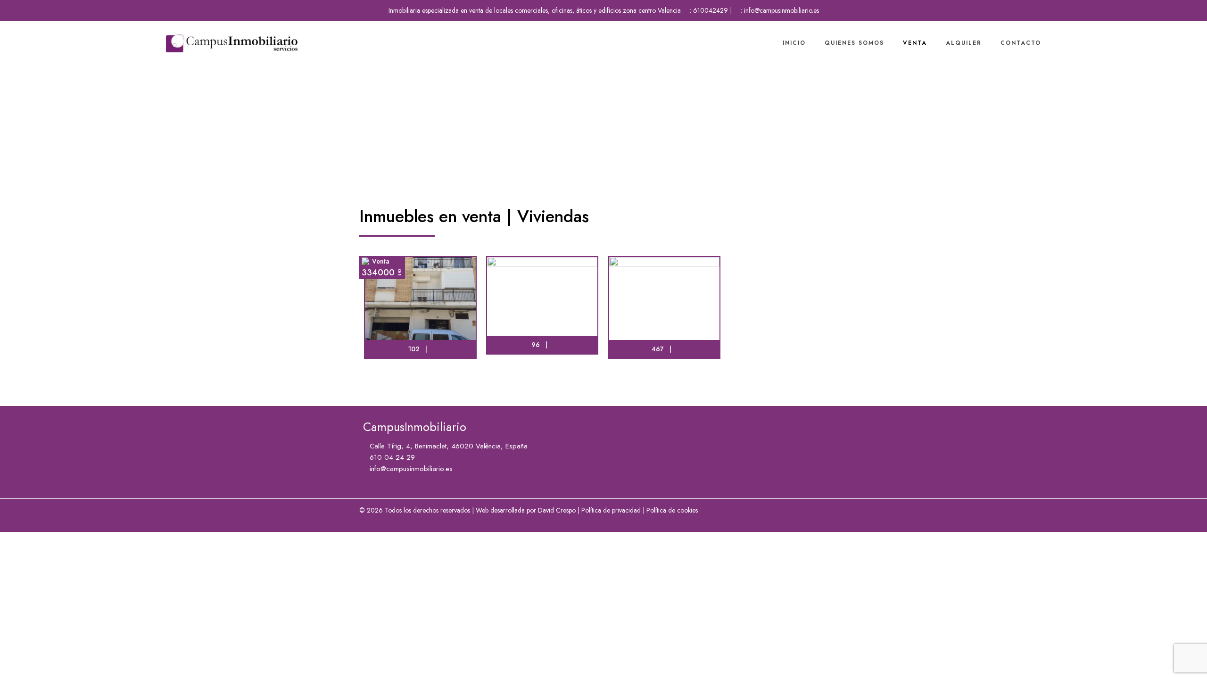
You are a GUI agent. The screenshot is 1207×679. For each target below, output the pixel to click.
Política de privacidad (611, 510)
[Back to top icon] (1162, 660)
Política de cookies (672, 510)
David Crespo (557, 510)
